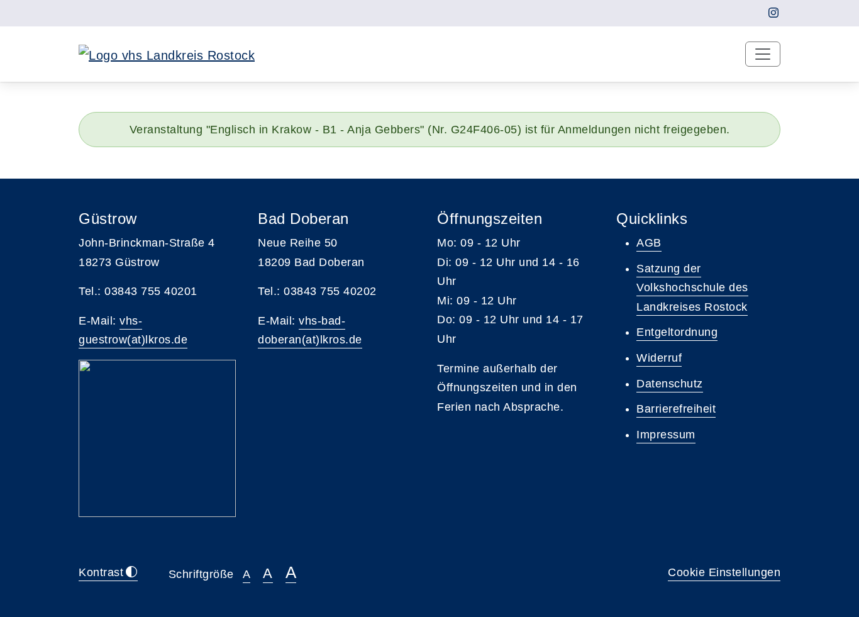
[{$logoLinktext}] (167, 54)
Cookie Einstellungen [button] (724, 572)
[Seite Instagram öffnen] (774, 13)
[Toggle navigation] (762, 54)
